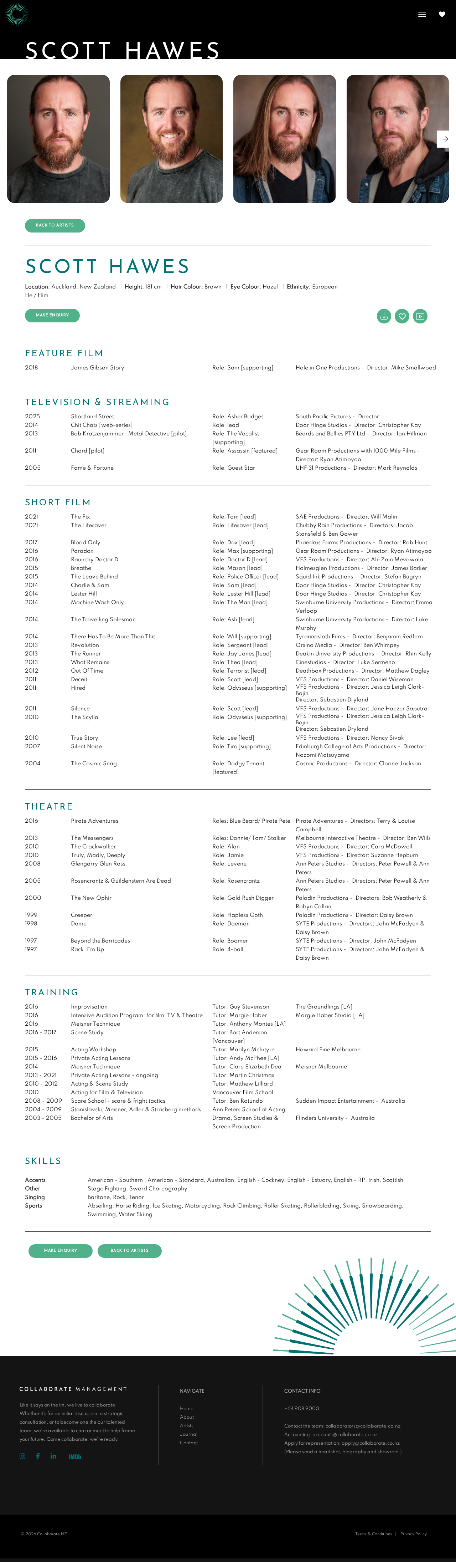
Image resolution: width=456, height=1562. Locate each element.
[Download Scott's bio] (384, 316)
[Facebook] (43, 1457)
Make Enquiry (52, 315)
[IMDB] (77, 1458)
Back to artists (55, 226)
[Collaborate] (16, 14)
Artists (186, 1426)
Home (186, 1409)
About (187, 1417)
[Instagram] (28, 1457)
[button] (445, 139)
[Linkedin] (59, 1457)
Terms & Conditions (373, 1534)
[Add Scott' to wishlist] (402, 316)
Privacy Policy (413, 1534)
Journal (188, 1434)
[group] (58, 139)
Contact (189, 1443)
